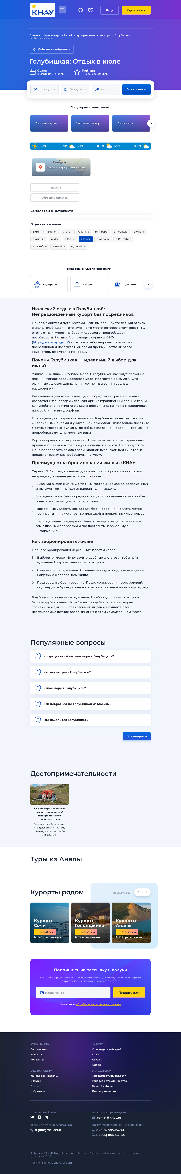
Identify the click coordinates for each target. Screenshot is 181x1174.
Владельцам (101, 1070)
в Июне (70, 239)
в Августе (103, 239)
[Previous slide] (30, 123)
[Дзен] (39, 1117)
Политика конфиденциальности (51, 1162)
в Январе (101, 231)
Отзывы (35, 1081)
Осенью (83, 231)
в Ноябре (59, 246)
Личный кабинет (103, 1086)
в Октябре (40, 246)
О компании (38, 1049)
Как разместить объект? (109, 1075)
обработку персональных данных (98, 1004)
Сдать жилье (136, 10)
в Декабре (78, 246)
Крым (95, 1054)
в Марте (139, 231)
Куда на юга (39, 1044)
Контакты (37, 1059)
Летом (67, 231)
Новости (36, 1054)
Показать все (122, 892)
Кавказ (96, 1064)
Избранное (37, 1091)
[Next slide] (151, 123)
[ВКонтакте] (32, 1117)
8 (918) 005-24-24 (110, 1130)
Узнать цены (136, 89)
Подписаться (129, 992)
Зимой (37, 231)
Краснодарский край (106, 1049)
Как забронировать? (44, 1075)
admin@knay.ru (108, 1117)
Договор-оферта (104, 1091)
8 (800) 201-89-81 (48, 1130)
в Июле (86, 239)
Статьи (35, 1086)
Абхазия (97, 1059)
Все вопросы (137, 736)
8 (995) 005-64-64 (110, 1135)
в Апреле (39, 239)
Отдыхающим (41, 1070)
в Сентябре (123, 239)
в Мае (55, 239)
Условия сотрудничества (109, 1081)
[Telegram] (47, 1117)
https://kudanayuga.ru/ (51, 342)
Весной (52, 231)
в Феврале (120, 231)
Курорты (98, 1044)
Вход (109, 10)
